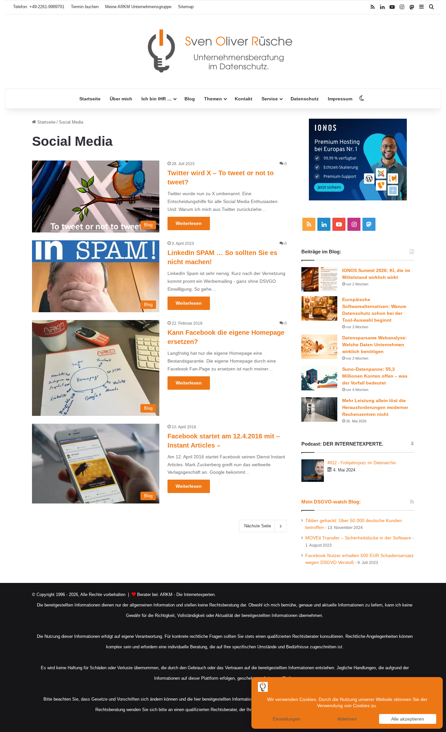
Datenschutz (305, 98)
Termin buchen (85, 6)
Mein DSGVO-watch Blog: (331, 501)
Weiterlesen (189, 223)
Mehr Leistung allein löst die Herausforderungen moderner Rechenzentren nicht (375, 407)
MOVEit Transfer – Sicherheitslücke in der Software (358, 538)
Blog (189, 98)
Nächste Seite (257, 525)
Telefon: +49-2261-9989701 (38, 6)
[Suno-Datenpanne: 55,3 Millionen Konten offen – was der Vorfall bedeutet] (319, 378)
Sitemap (186, 6)
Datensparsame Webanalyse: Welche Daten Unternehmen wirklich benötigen (374, 344)
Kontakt (243, 98)
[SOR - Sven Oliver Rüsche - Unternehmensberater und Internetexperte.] (223, 51)
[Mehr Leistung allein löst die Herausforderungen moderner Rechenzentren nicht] (319, 409)
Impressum (340, 98)
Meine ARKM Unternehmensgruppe (138, 6)
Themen (213, 98)
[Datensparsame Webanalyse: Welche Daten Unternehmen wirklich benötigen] (319, 346)
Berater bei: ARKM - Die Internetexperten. (176, 594)
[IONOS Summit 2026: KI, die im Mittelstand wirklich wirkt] (319, 279)
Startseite (90, 98)
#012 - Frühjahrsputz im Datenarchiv (361, 462)
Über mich (121, 98)
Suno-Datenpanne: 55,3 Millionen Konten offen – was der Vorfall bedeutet (374, 375)
